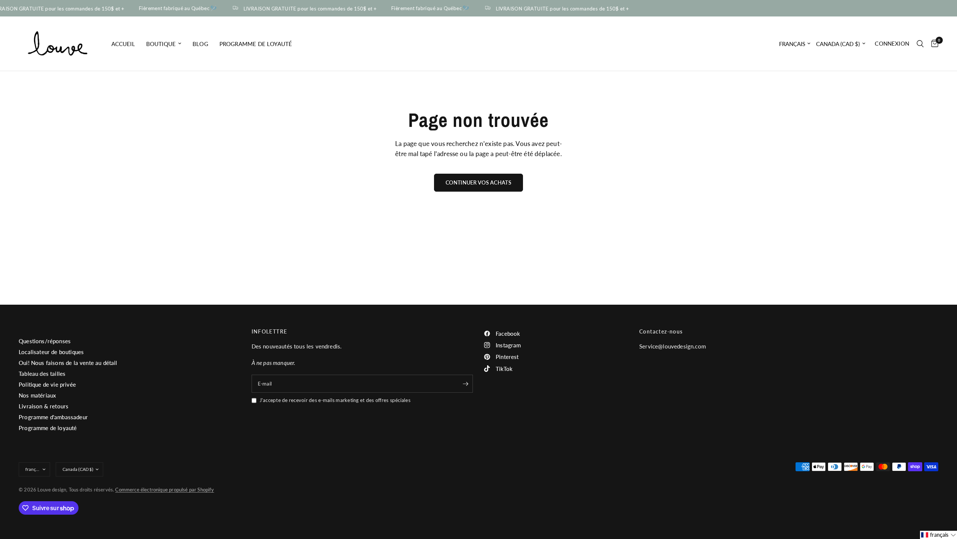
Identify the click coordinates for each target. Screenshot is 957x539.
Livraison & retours (43, 406)
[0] (932, 43)
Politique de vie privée (47, 384)
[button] (938, 535)
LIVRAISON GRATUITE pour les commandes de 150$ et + (306, 8)
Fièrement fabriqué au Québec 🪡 (174, 8)
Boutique (161, 43)
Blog (200, 43)
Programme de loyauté (255, 43)
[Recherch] (920, 43)
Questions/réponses (45, 341)
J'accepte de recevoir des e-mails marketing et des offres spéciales (334, 400)
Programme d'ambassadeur (53, 417)
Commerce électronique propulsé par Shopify (164, 490)
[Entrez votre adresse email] (465, 384)
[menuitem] (123, 44)
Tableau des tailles (42, 373)
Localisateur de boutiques (51, 351)
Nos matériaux (37, 395)
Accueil (123, 43)
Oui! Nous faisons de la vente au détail (68, 362)
